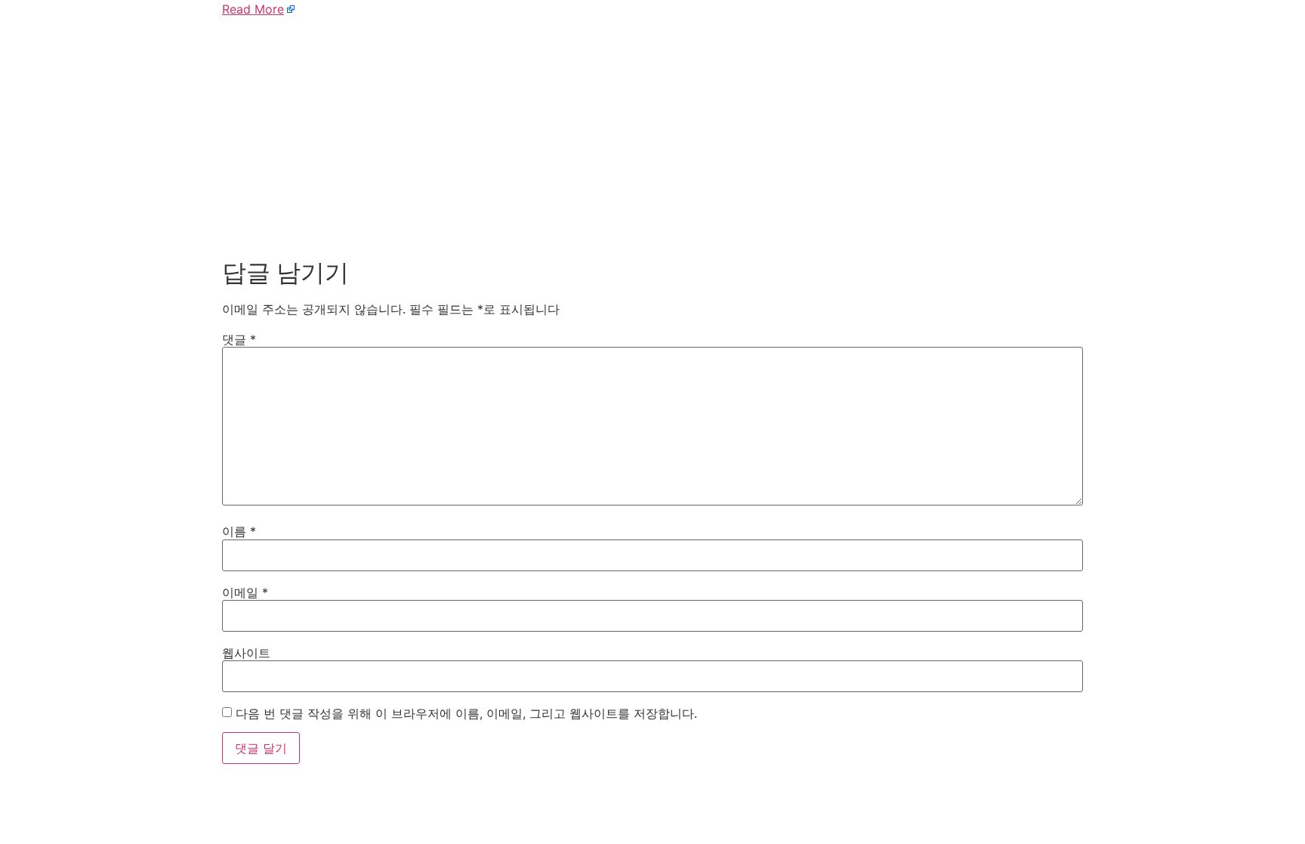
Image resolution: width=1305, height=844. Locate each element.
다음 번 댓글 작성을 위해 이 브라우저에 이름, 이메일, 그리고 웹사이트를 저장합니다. (466, 713)
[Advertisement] (652, 134)
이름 (239, 531)
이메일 (245, 592)
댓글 (239, 339)
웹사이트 (246, 653)
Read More (253, 9)
